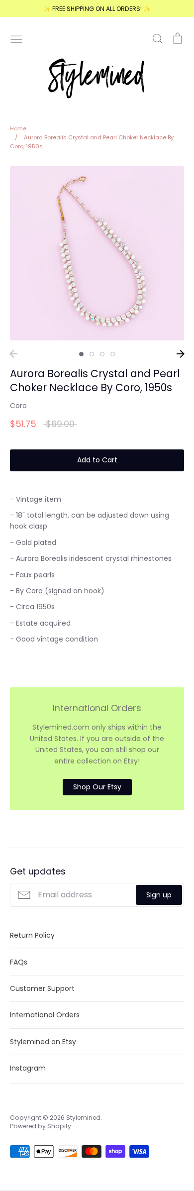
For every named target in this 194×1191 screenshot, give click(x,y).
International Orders (45, 1015)
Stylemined (83, 1117)
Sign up (159, 895)
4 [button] (112, 354)
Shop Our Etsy (97, 787)
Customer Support (42, 988)
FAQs (18, 962)
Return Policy (32, 935)
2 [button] (92, 354)
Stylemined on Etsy (43, 1042)
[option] (97, 253)
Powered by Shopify (40, 1126)
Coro (18, 406)
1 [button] (81, 354)
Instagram (28, 1068)
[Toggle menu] (16, 38)
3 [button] (102, 354)
